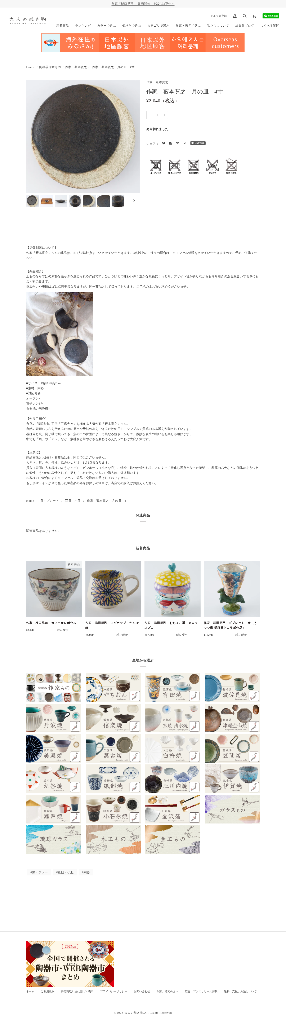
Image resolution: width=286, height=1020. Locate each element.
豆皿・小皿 (73, 500)
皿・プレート (49, 500)
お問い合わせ (142, 991)
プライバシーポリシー (113, 991)
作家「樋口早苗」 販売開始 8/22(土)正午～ (143, 3)
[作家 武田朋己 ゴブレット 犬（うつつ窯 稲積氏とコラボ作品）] (232, 589)
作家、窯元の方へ (167, 991)
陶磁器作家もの (50, 67)
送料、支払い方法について (240, 991)
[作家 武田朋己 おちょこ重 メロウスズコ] (172, 589)
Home (30, 67)
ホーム (30, 991)
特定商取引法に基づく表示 (77, 991)
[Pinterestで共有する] (177, 143)
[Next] (134, 201)
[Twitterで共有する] (163, 143)
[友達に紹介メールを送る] (184, 143)
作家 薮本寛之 (76, 67)
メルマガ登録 (218, 15)
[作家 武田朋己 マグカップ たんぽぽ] (113, 589)
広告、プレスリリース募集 (201, 991)
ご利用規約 (47, 991)
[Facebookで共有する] (170, 143)
